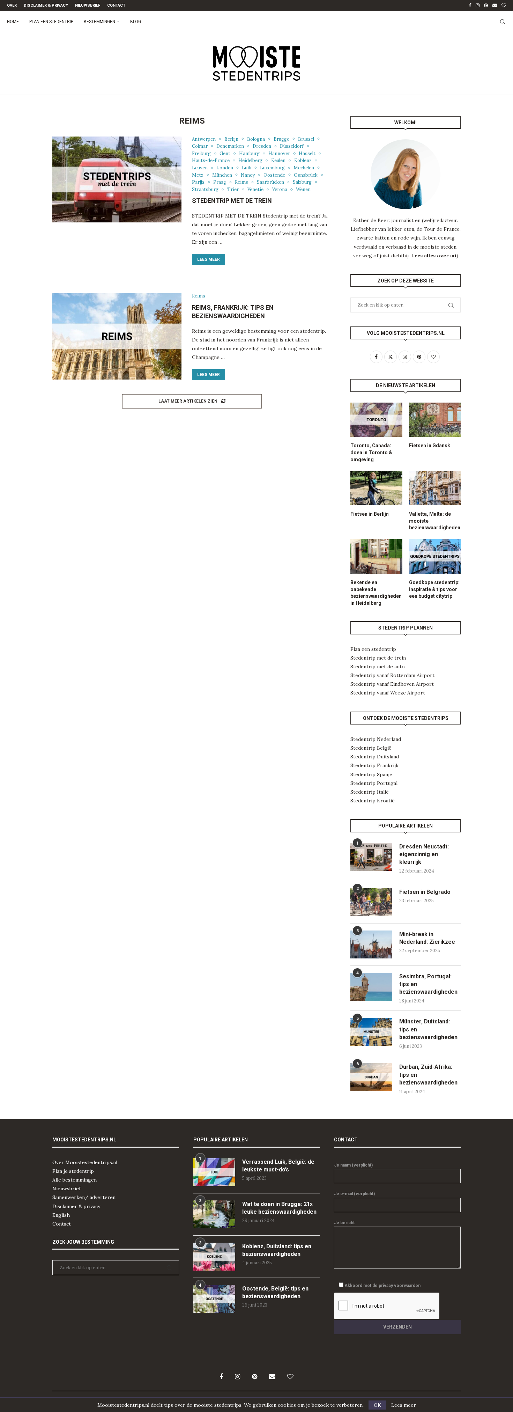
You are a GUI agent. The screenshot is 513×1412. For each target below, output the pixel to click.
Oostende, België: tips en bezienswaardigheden (275, 1292)
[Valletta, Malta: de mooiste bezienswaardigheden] (435, 488)
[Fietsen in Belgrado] (371, 902)
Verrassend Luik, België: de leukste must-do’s (278, 1166)
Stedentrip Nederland (375, 739)
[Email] (494, 5)
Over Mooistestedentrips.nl (84, 1162)
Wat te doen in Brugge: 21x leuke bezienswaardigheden (279, 1208)
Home (13, 21)
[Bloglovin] (503, 5)
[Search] (502, 22)
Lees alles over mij (434, 255)
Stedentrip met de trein (232, 200)
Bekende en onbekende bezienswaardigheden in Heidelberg (376, 593)
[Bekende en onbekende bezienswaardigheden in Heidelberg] (376, 556)
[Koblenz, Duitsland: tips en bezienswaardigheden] (214, 1257)
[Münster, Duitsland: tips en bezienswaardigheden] (371, 1032)
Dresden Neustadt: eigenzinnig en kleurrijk (424, 854)
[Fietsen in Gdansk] (435, 420)
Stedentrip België (371, 748)
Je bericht (344, 1222)
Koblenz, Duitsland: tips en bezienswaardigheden (276, 1250)
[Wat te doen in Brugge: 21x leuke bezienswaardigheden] (214, 1214)
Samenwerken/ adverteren (84, 1197)
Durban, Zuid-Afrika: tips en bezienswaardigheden (428, 1075)
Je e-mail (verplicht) (354, 1193)
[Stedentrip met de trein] (116, 179)
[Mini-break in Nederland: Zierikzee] (371, 944)
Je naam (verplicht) (353, 1165)
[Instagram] (477, 5)
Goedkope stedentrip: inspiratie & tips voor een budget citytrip (434, 589)
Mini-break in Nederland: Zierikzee (427, 938)
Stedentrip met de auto (377, 666)
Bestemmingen (99, 21)
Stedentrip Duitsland (374, 756)
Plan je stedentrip (73, 1171)
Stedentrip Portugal (373, 783)
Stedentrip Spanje (371, 774)
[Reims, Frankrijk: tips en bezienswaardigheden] (116, 336)
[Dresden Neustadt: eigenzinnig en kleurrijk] (371, 857)
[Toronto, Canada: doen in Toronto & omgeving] (376, 420)
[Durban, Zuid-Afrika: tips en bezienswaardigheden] (371, 1077)
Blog (135, 21)
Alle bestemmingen (74, 1180)
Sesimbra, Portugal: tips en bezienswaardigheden (428, 984)
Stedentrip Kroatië (372, 800)
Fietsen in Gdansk (429, 445)
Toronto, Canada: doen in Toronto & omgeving (371, 452)
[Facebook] (470, 5)
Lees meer (208, 259)
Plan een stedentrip (51, 21)
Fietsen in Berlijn (369, 514)
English (61, 1215)
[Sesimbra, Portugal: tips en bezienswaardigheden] (371, 987)
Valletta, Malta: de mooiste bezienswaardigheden (434, 520)
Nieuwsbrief (87, 5)
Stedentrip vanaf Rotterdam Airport (392, 675)
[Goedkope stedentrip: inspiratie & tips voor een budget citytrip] (435, 556)
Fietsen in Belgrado (425, 892)
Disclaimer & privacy (76, 1206)
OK (377, 1405)
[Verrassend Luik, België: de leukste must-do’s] (214, 1172)
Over (12, 5)
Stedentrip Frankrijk (374, 765)
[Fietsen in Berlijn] (376, 488)
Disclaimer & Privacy (46, 5)
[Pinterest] (486, 5)
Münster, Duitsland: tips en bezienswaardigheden (428, 1029)
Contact (116, 5)
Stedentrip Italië (369, 792)
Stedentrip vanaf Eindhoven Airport (392, 684)
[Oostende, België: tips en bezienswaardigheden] (214, 1299)
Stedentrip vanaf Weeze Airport (387, 693)
